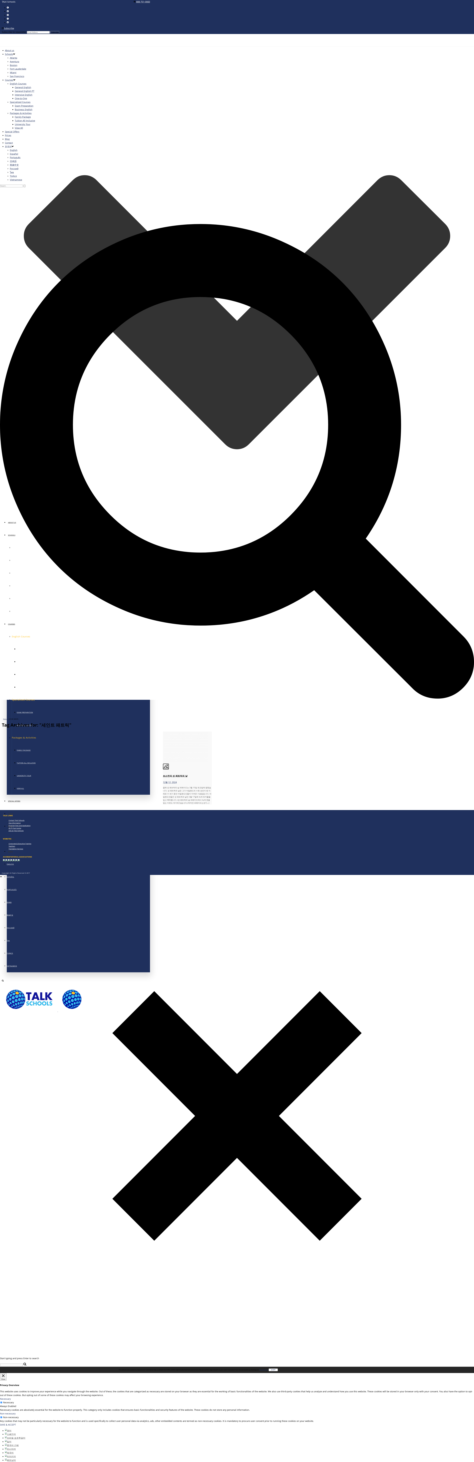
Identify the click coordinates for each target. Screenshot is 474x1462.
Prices (8, 135)
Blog (7, 139)
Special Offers (14, 801)
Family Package (24, 750)
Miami (13, 72)
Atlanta (13, 57)
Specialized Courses (20, 102)
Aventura (14, 61)
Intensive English (23, 94)
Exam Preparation (25, 712)
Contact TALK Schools (16, 820)
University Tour (24, 776)
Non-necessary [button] (8, 1413)
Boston (13, 65)
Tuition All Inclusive (26, 763)
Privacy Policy (263, 1370)
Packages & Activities (21, 113)
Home (5, 719)
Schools (9, 54)
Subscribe (9, 28)
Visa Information (15, 823)
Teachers (12, 846)
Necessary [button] (5, 1398)
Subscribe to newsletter (14, 32)
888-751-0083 (143, 1)
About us (9, 50)
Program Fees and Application (19, 825)
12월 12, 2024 (170, 782)
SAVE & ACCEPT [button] (8, 1424)
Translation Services (16, 849)
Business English (23, 109)
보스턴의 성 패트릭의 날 (175, 775)
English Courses (18, 83)
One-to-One (21, 98)
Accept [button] (273, 1370)
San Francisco (17, 76)
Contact (11, 839)
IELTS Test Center (15, 828)
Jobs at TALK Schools (16, 831)
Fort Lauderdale (18, 68)
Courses (9, 79)
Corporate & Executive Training (20, 844)
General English (23, 87)
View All (20, 788)
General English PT (24, 91)
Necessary (8, 1402)
